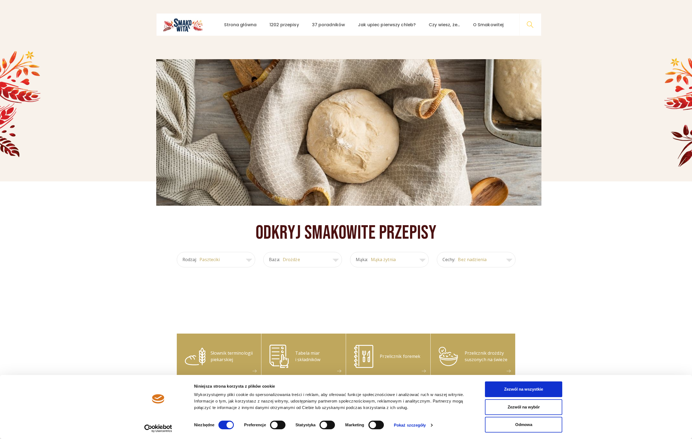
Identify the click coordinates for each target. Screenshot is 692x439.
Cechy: (465, 259)
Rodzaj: (201, 259)
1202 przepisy (284, 25)
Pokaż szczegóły (410, 425)
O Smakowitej (488, 25)
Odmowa (523, 424)
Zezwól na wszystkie (523, 389)
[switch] (277, 425)
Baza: (284, 259)
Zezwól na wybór (524, 407)
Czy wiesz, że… (444, 25)
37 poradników (328, 25)
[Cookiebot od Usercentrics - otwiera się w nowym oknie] (158, 428)
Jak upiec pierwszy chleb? (387, 25)
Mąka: (376, 259)
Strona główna (240, 25)
